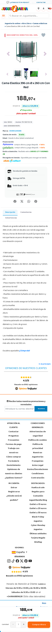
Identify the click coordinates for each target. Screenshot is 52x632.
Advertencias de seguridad (38, 434)
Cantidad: (5, 624)
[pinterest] (26, 561)
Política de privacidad (37, 446)
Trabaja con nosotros (13, 450)
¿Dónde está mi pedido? (14, 498)
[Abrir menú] (3, 16)
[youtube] (30, 561)
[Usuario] (43, 9)
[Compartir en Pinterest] (36, 201)
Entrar (14, 488)
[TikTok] (13, 561)
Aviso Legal (37, 465)
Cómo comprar (13, 457)
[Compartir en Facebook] (15, 201)
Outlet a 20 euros (38, 508)
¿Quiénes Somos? (13, 478)
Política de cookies (37, 440)
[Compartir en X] (22, 201)
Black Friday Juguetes (38, 519)
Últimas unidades (38, 534)
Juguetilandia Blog (38, 500)
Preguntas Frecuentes (13, 438)
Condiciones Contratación (37, 476)
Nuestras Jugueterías (37, 455)
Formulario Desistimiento (14, 463)
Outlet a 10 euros (38, 504)
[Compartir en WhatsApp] (29, 201)
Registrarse (14, 492)
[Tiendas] (38, 9)
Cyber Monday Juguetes (38, 527)
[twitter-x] (22, 561)
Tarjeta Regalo (38, 538)
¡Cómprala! (24, 351)
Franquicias (37, 461)
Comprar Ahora (39, 625)
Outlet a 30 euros (38, 513)
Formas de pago (14, 444)
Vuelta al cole (38, 488)
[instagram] (9, 561)
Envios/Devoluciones (37, 469)
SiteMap (38, 542)
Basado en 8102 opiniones (26, 382)
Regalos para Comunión (38, 494)
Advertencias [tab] (11, 218)
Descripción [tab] (10, 212)
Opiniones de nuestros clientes (13, 471)
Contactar (14, 432)
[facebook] (17, 561)
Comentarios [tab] (25, 212)
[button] (8, 53)
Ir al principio (45, 364)
